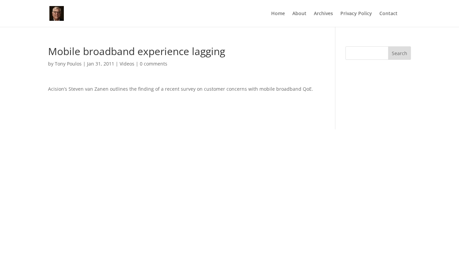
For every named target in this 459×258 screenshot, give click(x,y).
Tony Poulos (68, 63)
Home (278, 13)
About (299, 13)
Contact (388, 13)
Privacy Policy (356, 13)
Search (399, 53)
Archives (323, 13)
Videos (127, 63)
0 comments (153, 63)
